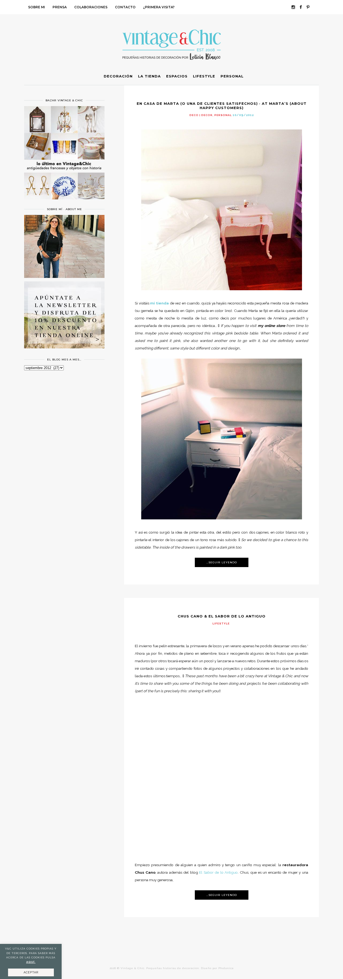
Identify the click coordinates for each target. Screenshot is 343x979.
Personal (223, 115)
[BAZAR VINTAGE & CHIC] (64, 202)
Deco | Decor (200, 115)
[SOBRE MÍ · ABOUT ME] (64, 276)
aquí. (31, 962)
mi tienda (159, 303)
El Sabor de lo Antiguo (218, 872)
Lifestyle (221, 623)
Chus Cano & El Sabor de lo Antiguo (222, 616)
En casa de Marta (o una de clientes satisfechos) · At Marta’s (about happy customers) (222, 105)
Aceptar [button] (31, 972)
